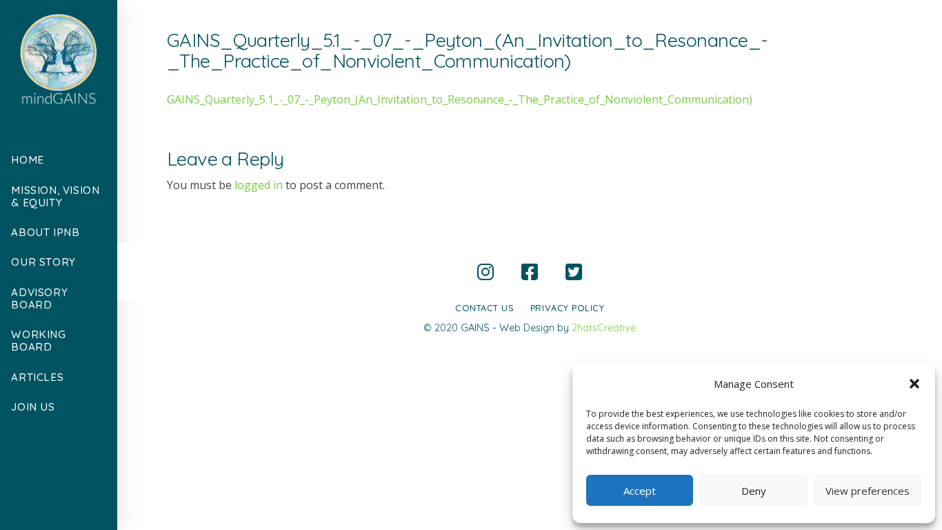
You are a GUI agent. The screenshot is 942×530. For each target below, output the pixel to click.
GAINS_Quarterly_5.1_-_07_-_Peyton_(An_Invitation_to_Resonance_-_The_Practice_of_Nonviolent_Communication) (459, 99)
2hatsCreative (604, 328)
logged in (258, 185)
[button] (914, 384)
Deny (753, 491)
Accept (639, 491)
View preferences (867, 491)
